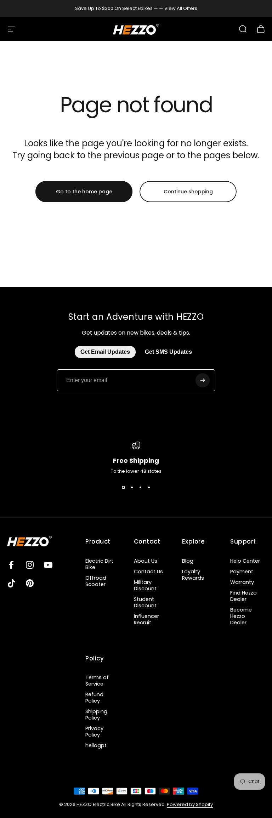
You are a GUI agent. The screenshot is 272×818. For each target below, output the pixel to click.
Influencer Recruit (146, 619)
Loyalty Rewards (193, 574)
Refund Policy (94, 697)
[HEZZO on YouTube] (48, 565)
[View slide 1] (123, 487)
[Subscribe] (203, 380)
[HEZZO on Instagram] (30, 565)
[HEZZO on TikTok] (11, 583)
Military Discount (145, 585)
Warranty (242, 582)
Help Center (245, 561)
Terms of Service (97, 680)
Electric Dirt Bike (99, 564)
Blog (187, 561)
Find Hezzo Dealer (243, 596)
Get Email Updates (105, 352)
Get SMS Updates (168, 352)
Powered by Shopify (190, 804)
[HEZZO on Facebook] (11, 565)
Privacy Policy (94, 731)
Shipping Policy (96, 714)
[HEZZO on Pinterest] (30, 583)
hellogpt (96, 745)
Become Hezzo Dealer (241, 616)
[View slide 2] (132, 487)
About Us (145, 561)
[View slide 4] (148, 487)
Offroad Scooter (95, 581)
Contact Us (148, 571)
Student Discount (145, 602)
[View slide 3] (140, 487)
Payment (241, 571)
